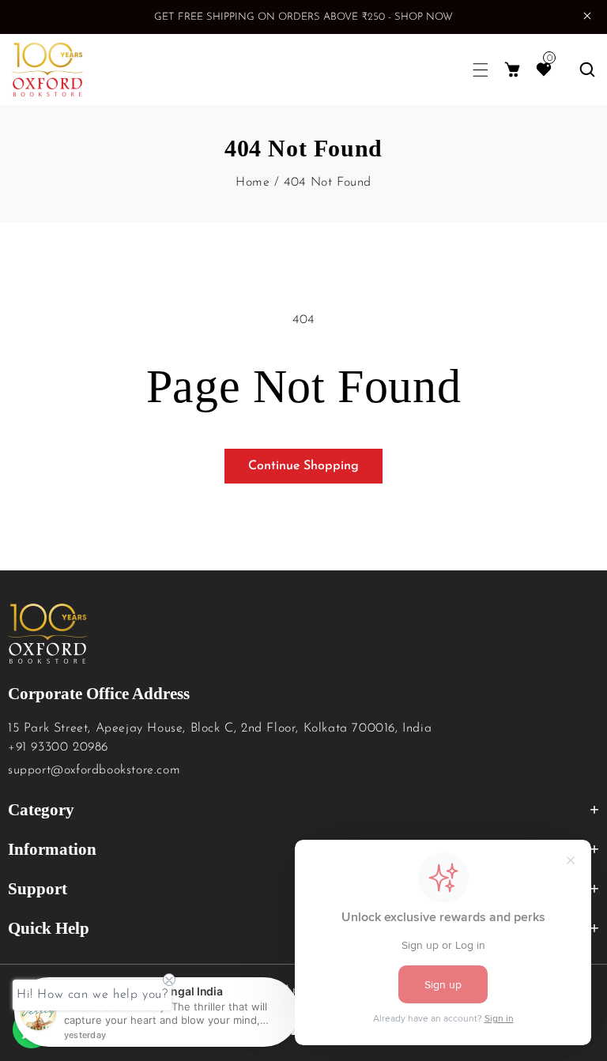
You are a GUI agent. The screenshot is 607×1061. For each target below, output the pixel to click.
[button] (480, 70)
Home (253, 182)
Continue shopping (303, 466)
